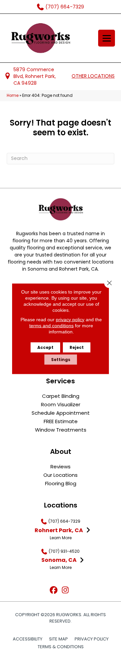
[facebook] (53, 590)
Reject (77, 347)
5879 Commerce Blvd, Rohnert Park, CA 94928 (34, 76)
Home (12, 95)
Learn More (61, 538)
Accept (45, 347)
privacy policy (70, 319)
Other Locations (93, 76)
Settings (60, 359)
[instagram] (65, 590)
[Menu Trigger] (106, 38)
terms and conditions (51, 325)
